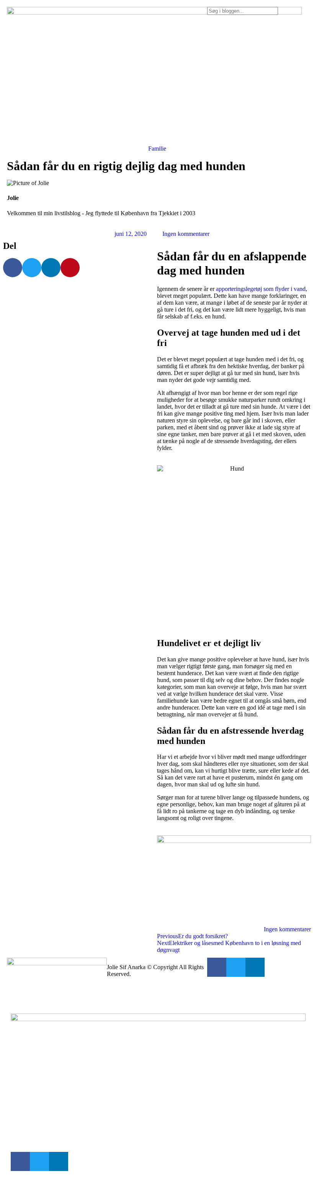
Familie (157, 148)
